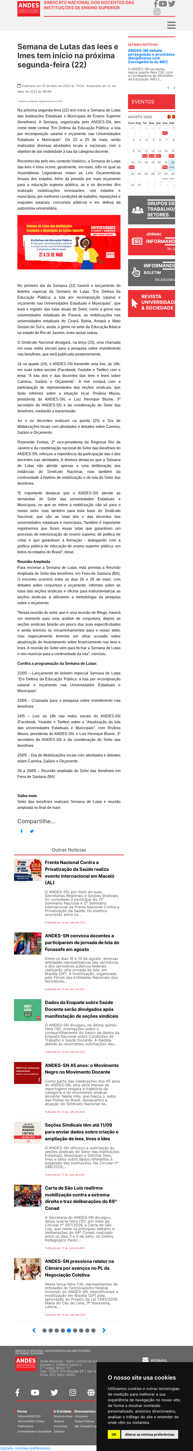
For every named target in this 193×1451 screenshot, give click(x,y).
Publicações (25, 1426)
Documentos (85, 1411)
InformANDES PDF (29, 1416)
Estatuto (59, 1431)
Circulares (81, 1416)
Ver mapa (94, 1371)
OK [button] (114, 1434)
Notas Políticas (84, 1421)
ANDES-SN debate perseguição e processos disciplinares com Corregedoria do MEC (151, 56)
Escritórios (60, 1426)
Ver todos (174, 248)
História (59, 1421)
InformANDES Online (31, 1421)
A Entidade (62, 1411)
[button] (168, 88)
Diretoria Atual (63, 1416)
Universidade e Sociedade (35, 1431)
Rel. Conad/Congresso (89, 1426)
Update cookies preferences (25, 1448)
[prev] (169, 116)
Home (22, 1411)
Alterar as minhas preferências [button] (149, 1434)
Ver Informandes (167, 279)
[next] (173, 116)
